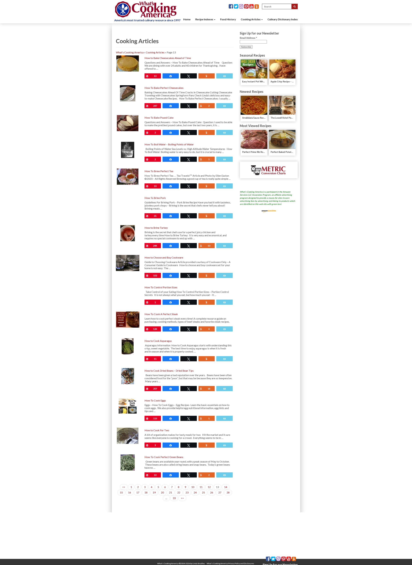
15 (121, 492)
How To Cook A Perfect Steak (161, 314)
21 (170, 492)
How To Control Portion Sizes (161, 287)
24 (195, 492)
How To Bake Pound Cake (159, 117)
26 (211, 492)
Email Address (248, 38)
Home (187, 19)
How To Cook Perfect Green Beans (164, 456)
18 (146, 492)
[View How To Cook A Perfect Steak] (127, 319)
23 (187, 492)
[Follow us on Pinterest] (246, 6)
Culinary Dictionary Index (282, 19)
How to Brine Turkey (156, 227)
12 (209, 486)
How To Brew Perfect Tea (159, 171)
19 (154, 492)
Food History (228, 19)
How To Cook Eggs (155, 400)
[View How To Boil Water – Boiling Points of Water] (127, 149)
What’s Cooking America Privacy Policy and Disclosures (230, 563)
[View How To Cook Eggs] (127, 405)
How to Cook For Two (157, 430)
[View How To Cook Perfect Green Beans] (128, 462)
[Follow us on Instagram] (241, 6)
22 (178, 492)
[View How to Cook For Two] (127, 435)
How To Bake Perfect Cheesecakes (164, 87)
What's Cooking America (130, 52)
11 (201, 486)
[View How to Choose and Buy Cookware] (127, 262)
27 (219, 492)
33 (174, 498)
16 (129, 492)
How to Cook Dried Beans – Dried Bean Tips (169, 370)
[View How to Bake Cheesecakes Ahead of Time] (127, 63)
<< (123, 486)
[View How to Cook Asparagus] (128, 345)
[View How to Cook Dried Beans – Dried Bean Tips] (127, 375)
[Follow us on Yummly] (256, 6)
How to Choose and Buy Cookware (164, 257)
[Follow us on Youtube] (251, 6)
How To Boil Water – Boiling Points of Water (169, 144)
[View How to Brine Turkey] (127, 232)
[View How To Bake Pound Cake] (127, 122)
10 (192, 486)
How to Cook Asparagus (158, 340)
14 (225, 486)
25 (203, 492)
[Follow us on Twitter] (236, 6)
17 (137, 492)
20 (162, 492)
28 (228, 492)
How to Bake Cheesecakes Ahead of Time (168, 57)
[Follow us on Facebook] (231, 6)
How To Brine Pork (155, 197)
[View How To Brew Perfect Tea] (127, 176)
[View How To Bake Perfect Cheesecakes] (128, 92)
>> (182, 498)
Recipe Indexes (204, 19)
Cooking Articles (251, 19)
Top (404, 557)
